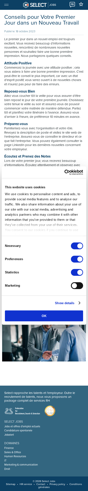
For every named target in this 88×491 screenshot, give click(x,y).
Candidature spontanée (18, 430)
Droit (7, 469)
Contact (40, 484)
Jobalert (9, 434)
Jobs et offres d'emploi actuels (22, 426)
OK (44, 316)
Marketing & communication (21, 464)
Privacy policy (57, 484)
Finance (9, 448)
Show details (64, 303)
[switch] (77, 259)
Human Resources (15, 456)
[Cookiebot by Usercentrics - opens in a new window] (64, 172)
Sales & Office (12, 452)
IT (5, 460)
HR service (26, 484)
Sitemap (10, 484)
